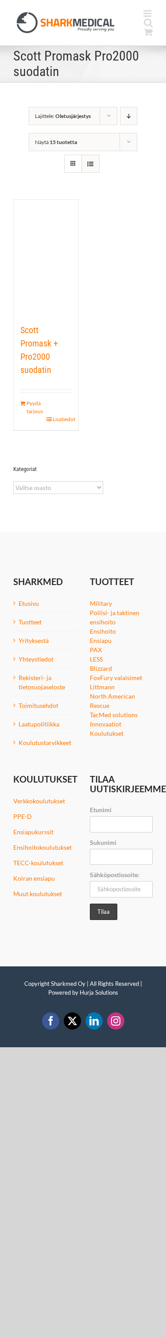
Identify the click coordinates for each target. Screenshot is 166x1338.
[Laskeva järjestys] (128, 116)
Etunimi (101, 809)
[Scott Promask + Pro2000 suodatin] (46, 257)
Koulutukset (107, 733)
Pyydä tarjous (35, 407)
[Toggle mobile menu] (148, 13)
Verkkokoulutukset (39, 801)
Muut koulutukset (37, 893)
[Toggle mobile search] (148, 22)
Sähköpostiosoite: (114, 874)
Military (101, 603)
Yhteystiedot (36, 659)
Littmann (102, 687)
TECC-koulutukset (38, 863)
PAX (96, 650)
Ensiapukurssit (33, 832)
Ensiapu (101, 640)
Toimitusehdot (38, 705)
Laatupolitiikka (39, 724)
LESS (96, 659)
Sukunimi (103, 842)
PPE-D (22, 816)
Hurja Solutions (99, 992)
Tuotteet (30, 622)
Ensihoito (103, 631)
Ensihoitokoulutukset (42, 847)
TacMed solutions (114, 714)
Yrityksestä (34, 640)
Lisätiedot (62, 419)
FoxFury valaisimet (116, 677)
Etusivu (29, 603)
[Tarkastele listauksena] (90, 163)
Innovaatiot (105, 724)
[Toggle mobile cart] (148, 32)
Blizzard (101, 668)
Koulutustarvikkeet (45, 742)
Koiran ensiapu (34, 878)
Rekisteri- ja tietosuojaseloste (42, 682)
